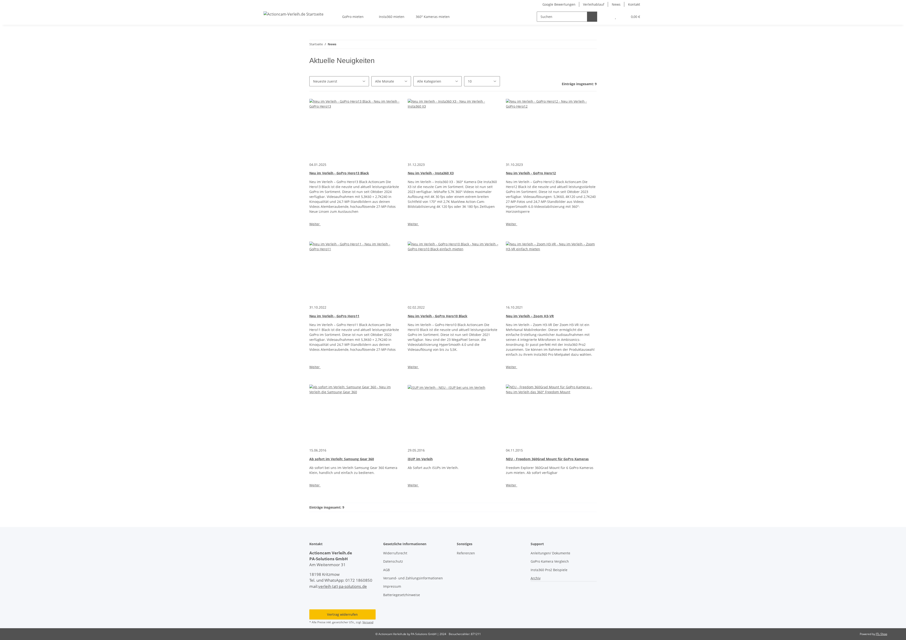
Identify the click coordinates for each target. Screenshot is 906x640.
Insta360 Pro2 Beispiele (549, 570)
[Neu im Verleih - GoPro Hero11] (354, 271)
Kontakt (634, 4)
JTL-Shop (881, 634)
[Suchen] (592, 17)
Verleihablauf (593, 4)
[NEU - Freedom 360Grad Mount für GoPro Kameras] (551, 414)
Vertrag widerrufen (342, 614)
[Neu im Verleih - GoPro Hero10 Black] (453, 271)
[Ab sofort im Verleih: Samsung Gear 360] (354, 414)
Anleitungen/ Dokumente (550, 553)
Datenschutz (393, 561)
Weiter (315, 224)
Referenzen (466, 553)
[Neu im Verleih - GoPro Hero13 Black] (354, 128)
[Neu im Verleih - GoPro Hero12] (551, 128)
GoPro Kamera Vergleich (550, 561)
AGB (386, 570)
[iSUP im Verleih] (453, 414)
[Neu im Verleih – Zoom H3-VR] (551, 271)
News (616, 4)
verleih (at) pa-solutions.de (342, 586)
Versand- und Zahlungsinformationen (413, 578)
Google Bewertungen (558, 4)
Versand (367, 622)
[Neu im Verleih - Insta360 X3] (453, 128)
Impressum (392, 586)
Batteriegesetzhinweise (401, 595)
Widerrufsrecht (395, 553)
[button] (606, 16)
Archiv (536, 578)
